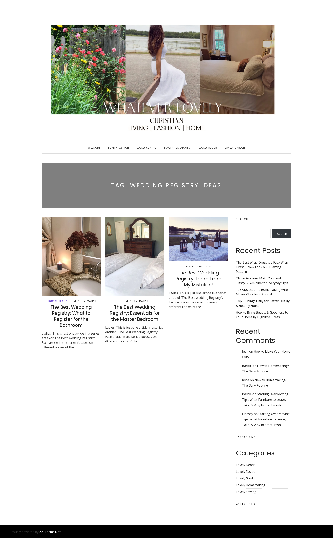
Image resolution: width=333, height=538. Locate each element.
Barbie (247, 366)
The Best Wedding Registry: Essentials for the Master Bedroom (135, 313)
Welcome (94, 147)
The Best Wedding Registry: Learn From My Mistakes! (198, 279)
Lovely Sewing (146, 147)
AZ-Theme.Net (50, 532)
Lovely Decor (208, 147)
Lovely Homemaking (177, 147)
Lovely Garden (235, 147)
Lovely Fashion (118, 147)
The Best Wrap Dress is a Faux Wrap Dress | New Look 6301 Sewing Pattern (262, 267)
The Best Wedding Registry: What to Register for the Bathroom (71, 316)
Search (242, 219)
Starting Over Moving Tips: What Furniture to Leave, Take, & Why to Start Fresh (265, 399)
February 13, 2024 (57, 301)
